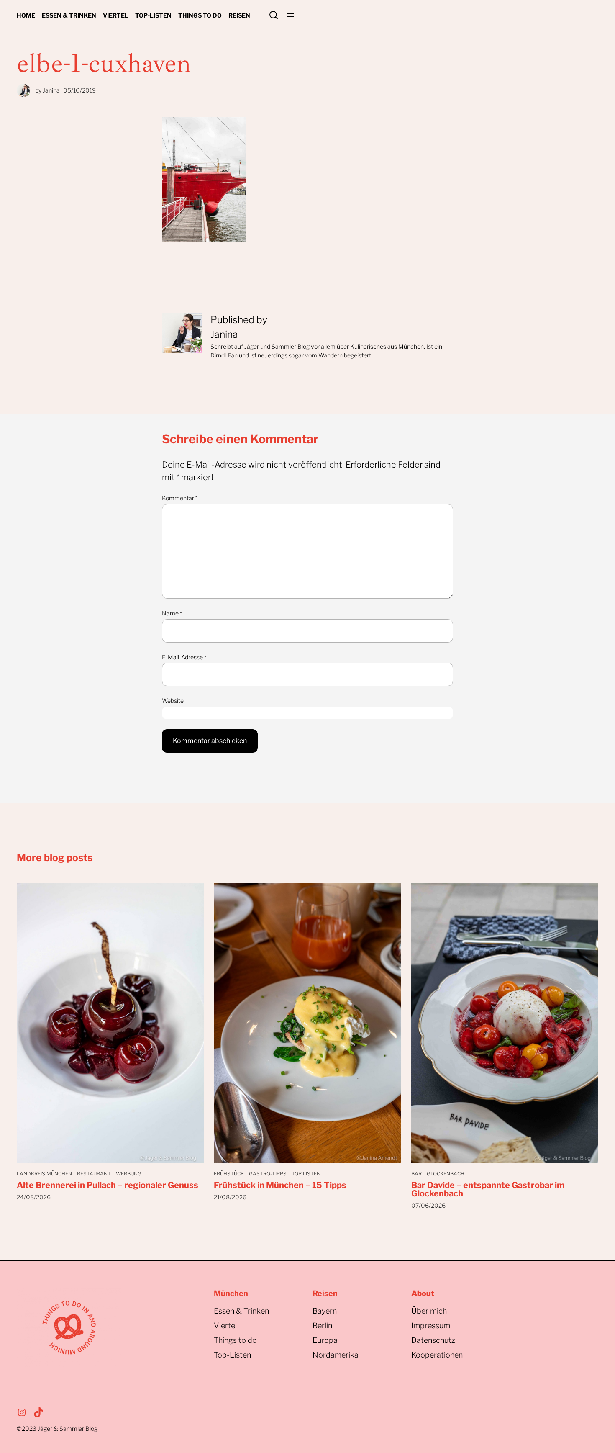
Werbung (128, 1173)
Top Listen (306, 1173)
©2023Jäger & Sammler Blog (57, 1428)
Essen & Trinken (241, 1310)
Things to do (235, 1340)
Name (172, 613)
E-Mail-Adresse (184, 657)
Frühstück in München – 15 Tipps (280, 1185)
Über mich (429, 1310)
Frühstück (229, 1173)
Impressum (430, 1325)
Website (173, 700)
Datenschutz (433, 1340)
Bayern (325, 1310)
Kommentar (179, 497)
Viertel (225, 1325)
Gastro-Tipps (268, 1173)
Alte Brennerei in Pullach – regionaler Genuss (107, 1185)
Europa (325, 1340)
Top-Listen (232, 1354)
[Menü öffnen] (290, 15)
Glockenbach (445, 1173)
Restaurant (94, 1173)
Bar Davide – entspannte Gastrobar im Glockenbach (487, 1189)
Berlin (322, 1325)
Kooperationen (437, 1354)
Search (273, 15)
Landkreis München (44, 1173)
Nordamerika (336, 1354)
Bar (416, 1173)
